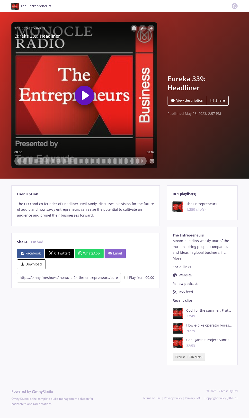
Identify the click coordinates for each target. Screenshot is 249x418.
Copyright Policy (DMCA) (221, 398)
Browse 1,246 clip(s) (189, 357)
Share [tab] (22, 242)
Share (220, 100)
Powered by (21, 391)
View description (189, 100)
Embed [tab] (37, 242)
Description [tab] (27, 194)
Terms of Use (151, 398)
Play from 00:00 (141, 277)
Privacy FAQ (193, 398)
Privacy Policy (173, 398)
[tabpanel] (85, 209)
